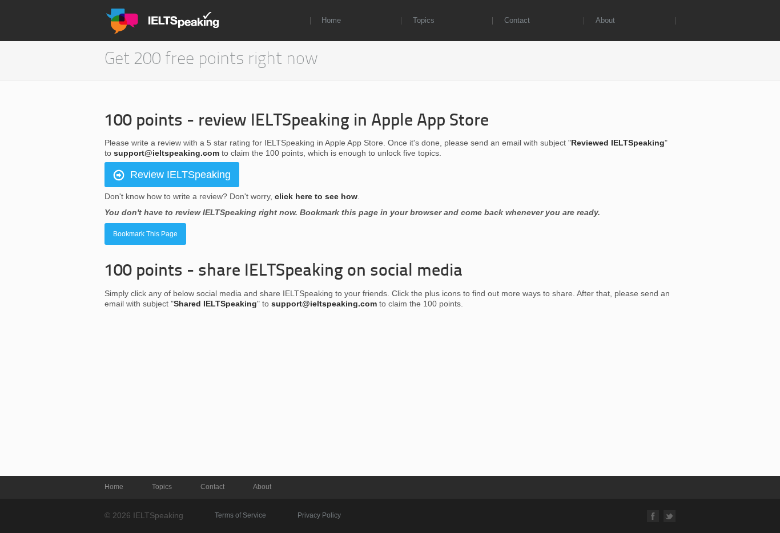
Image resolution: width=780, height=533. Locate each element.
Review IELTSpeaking (180, 174)
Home (331, 20)
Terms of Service (240, 515)
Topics (424, 20)
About (605, 20)
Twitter (670, 516)
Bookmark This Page (145, 234)
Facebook (653, 516)
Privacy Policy (319, 515)
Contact (517, 20)
